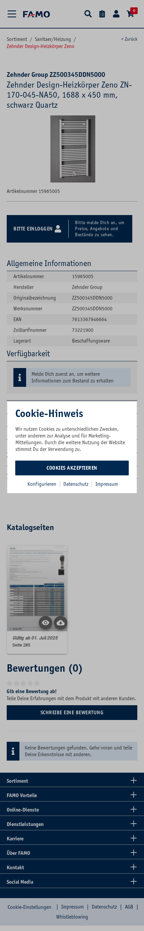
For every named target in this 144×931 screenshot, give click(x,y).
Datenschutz (76, 484)
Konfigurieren (41, 484)
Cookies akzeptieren (72, 468)
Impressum (106, 484)
